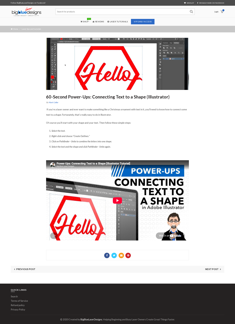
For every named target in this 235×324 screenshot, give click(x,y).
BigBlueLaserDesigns (91, 319)
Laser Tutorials (119, 21)
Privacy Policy (18, 309)
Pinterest (128, 255)
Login (216, 12)
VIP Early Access (143, 21)
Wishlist (190, 3)
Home (15, 29)
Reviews (99, 21)
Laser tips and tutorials (31, 29)
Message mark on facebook (211, 3)
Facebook (107, 255)
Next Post (212, 269)
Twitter (114, 255)
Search (191, 12)
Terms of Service (19, 300)
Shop (86, 20)
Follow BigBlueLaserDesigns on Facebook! (28, 3)
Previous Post (25, 269)
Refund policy (18, 305)
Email (121, 255)
